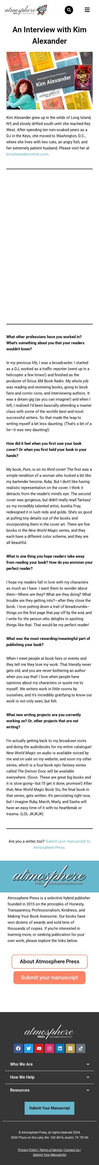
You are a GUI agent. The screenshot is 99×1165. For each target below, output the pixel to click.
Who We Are (21, 1064)
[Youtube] (39, 1048)
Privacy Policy (27, 1150)
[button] (69, 10)
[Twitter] (28, 1048)
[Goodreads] (70, 1048)
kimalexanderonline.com (27, 154)
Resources (19, 1090)
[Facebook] (18, 1048)
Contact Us (71, 1150)
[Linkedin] (59, 1048)
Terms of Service (51, 1150)
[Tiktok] (80, 1048)
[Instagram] (49, 1048)
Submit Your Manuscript (49, 1155)
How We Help (22, 1077)
